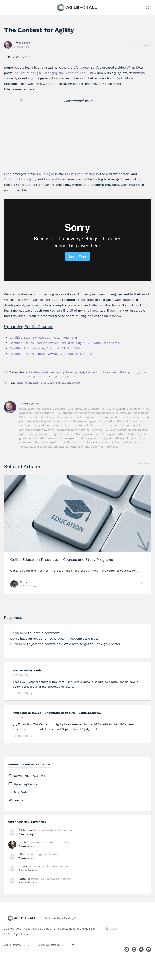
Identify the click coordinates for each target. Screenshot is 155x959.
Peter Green (22, 42)
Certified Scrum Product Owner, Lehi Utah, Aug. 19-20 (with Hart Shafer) (64, 343)
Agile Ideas (33, 372)
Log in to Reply (22, 693)
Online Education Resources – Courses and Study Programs (61, 559)
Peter (23, 582)
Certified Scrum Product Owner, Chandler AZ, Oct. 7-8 (50, 354)
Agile (50, 174)
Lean (8, 174)
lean (28, 382)
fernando (24, 878)
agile (20, 382)
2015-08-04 (20, 717)
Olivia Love (25, 830)
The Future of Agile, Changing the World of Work (50, 73)
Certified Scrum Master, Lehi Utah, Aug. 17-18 (43, 337)
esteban (23, 842)
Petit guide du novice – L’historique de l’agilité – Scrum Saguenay (57, 712)
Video (71, 376)
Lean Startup (85, 174)
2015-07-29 (21, 47)
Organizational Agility (20, 179)
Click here (18, 644)
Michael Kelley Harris (27, 670)
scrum (76, 382)
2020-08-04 (28, 586)
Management (35, 376)
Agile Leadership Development (63, 372)
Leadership (52, 179)
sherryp (23, 866)
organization (61, 382)
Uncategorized (55, 376)
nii (20, 854)
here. (94, 310)
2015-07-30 (20, 675)
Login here (18, 633)
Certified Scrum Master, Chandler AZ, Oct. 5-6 (44, 348)
